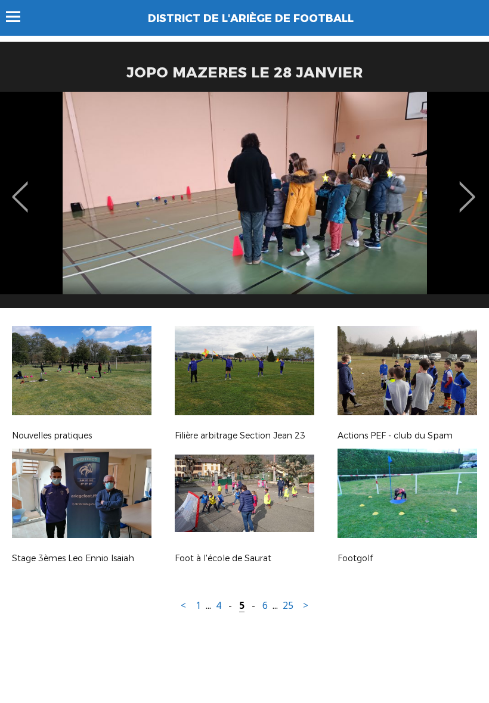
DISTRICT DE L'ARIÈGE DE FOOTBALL (251, 18)
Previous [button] (20, 188)
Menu (19, 17)
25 (288, 605)
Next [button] (467, 188)
